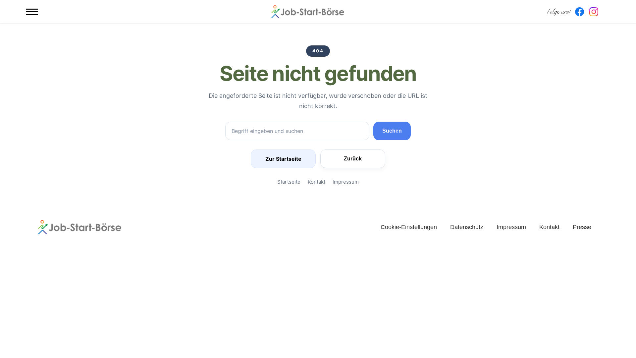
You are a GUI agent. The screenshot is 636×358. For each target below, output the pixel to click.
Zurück (353, 158)
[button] (32, 11)
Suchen (392, 131)
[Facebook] (579, 11)
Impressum (346, 182)
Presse (582, 227)
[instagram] (593, 11)
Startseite (288, 182)
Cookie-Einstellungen (409, 227)
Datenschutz (466, 227)
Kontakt (316, 182)
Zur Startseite (283, 158)
